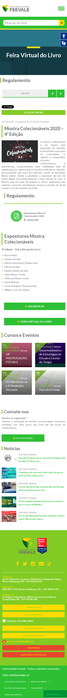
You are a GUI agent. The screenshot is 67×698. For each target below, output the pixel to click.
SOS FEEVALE (33, 648)
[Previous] (52, 93)
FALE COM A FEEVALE (33, 628)
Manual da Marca (39, 682)
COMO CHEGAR (33, 607)
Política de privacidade (15, 688)
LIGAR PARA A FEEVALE (34, 635)
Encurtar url (34, 112)
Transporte (36, 688)
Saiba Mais (17, 355)
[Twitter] (25, 564)
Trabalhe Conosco (13, 695)
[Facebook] (17, 564)
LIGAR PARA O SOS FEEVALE (33, 655)
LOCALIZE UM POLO (33, 614)
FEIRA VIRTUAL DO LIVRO (36, 321)
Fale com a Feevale (24, 438)
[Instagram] (33, 564)
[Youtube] (41, 564)
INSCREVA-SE (36, 306)
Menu (62, 8)
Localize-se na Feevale (15, 682)
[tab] (55, 694)
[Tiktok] (49, 564)
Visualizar (32, 219)
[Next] (60, 93)
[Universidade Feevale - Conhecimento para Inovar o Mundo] (33, 546)
